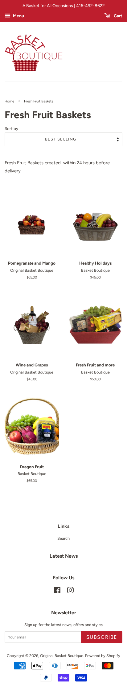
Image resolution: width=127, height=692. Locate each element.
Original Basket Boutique (61, 655)
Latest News (64, 556)
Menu (18, 15)
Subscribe (101, 637)
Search (63, 538)
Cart (117, 15)
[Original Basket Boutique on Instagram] (70, 591)
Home (9, 101)
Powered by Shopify (102, 655)
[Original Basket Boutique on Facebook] (57, 591)
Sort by (11, 128)
